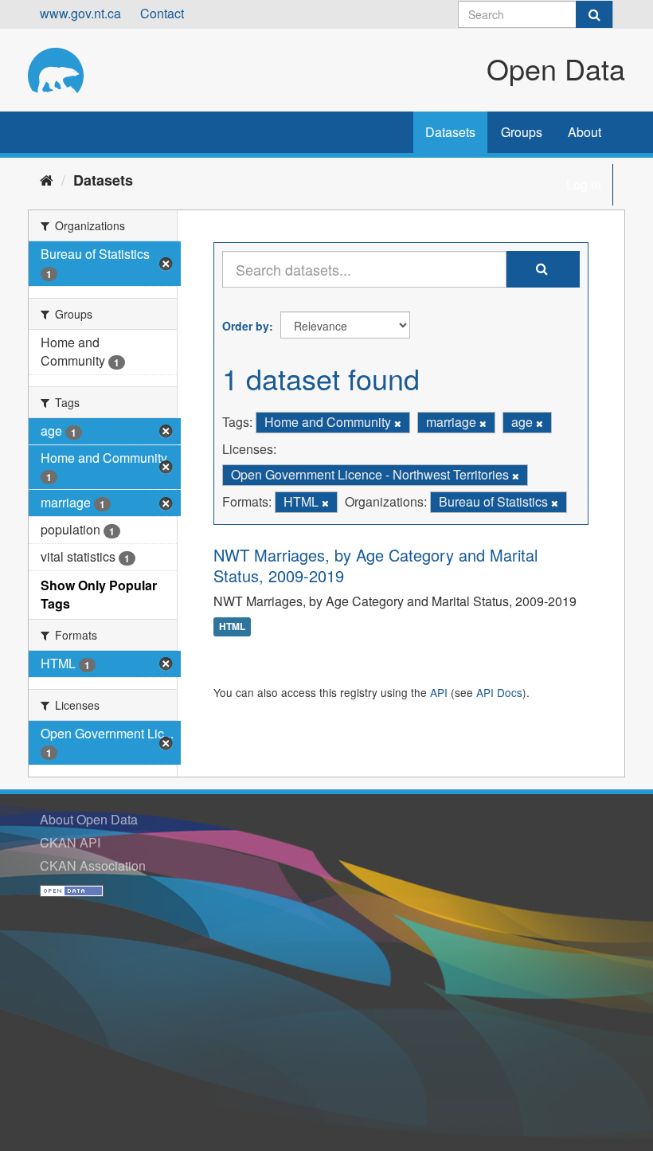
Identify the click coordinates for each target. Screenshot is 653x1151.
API (439, 692)
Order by (245, 326)
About (584, 132)
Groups (521, 132)
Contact (162, 13)
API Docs (499, 692)
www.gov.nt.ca (80, 13)
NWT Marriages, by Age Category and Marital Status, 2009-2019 (375, 565)
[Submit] (594, 14)
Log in (583, 184)
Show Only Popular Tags (99, 594)
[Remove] (397, 423)
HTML (232, 627)
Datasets (450, 132)
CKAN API (70, 842)
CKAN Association (93, 865)
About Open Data (89, 819)
